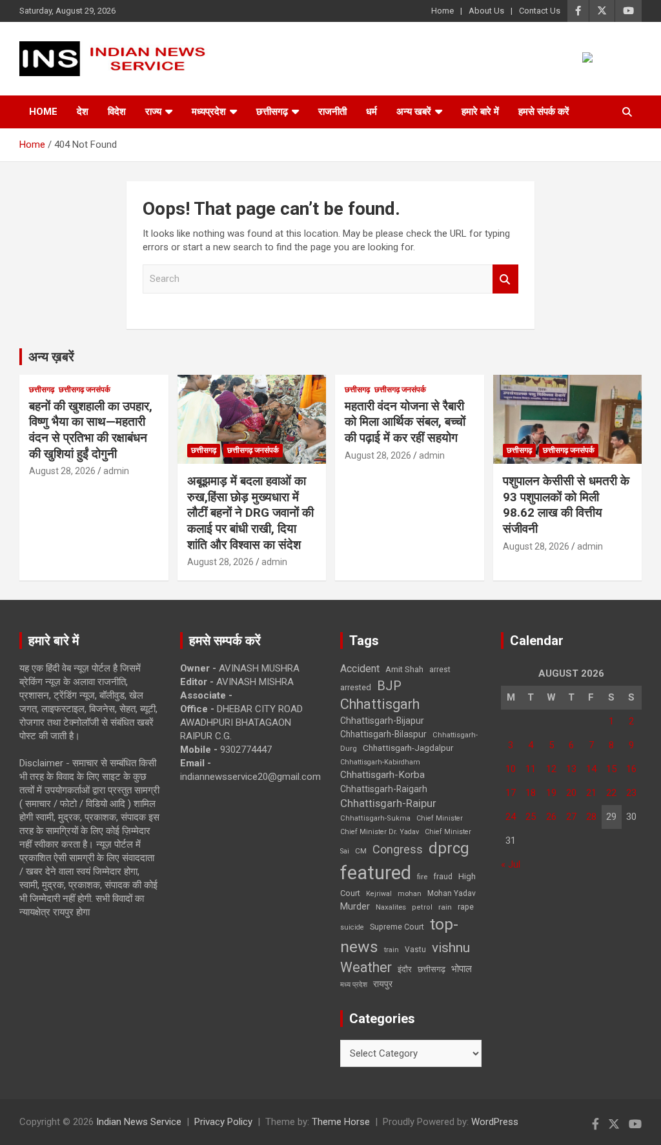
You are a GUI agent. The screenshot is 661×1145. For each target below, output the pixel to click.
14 (591, 769)
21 (591, 793)
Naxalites (391, 906)
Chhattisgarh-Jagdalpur (408, 747)
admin (116, 471)
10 (510, 769)
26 (551, 816)
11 (530, 769)
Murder (355, 906)
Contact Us (539, 10)
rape (466, 906)
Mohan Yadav (451, 893)
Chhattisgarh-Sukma (375, 818)
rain (445, 906)
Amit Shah (404, 669)
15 (611, 769)
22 (611, 793)
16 (631, 769)
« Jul (510, 864)
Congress (397, 849)
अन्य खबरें (413, 111)
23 (631, 793)
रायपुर (382, 984)
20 (571, 793)
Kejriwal (379, 894)
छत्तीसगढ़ (272, 111)
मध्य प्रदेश (353, 985)
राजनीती (332, 111)
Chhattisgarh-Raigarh (383, 789)
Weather (366, 967)
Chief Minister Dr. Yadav (379, 832)
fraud (443, 876)
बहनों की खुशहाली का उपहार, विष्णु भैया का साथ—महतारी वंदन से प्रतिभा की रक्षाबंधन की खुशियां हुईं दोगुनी (90, 430)
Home (442, 10)
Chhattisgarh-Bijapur (382, 720)
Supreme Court (397, 926)
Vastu (415, 949)
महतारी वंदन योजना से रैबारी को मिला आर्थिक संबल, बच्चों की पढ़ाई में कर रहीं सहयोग (405, 422)
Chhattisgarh (380, 704)
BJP (389, 685)
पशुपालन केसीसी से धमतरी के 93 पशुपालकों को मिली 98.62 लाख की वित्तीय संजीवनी (566, 504)
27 (571, 816)
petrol (422, 907)
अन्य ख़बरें (51, 356)
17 (510, 793)
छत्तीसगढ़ (431, 969)
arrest (440, 669)
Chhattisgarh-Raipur (388, 803)
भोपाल (461, 969)
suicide (352, 927)
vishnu (451, 947)
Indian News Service (138, 1122)
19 (551, 793)
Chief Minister (439, 818)
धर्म (371, 111)
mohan (410, 894)
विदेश (117, 111)
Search (505, 279)
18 (530, 793)
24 (510, 816)
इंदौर (405, 969)
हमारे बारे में (480, 111)
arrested (355, 687)
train (391, 950)
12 (551, 769)
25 (530, 816)
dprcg (449, 848)
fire (422, 876)
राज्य (153, 111)
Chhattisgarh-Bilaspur (383, 734)
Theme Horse (341, 1122)
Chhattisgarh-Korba (382, 775)
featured (375, 873)
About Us (486, 10)
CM (361, 850)
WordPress (494, 1122)
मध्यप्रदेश (209, 111)
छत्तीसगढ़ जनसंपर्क (84, 389)
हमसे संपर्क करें (543, 111)
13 (571, 769)
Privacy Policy (223, 1122)
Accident (360, 668)
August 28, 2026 (62, 471)
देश (82, 111)
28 (591, 816)
